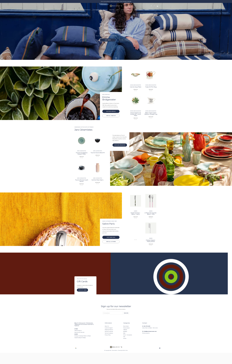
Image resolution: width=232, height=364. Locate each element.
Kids (135, 9)
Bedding (112, 9)
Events (141, 9)
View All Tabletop (111, 115)
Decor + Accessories (126, 9)
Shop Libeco (108, 40)
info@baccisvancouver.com (150, 331)
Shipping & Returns (109, 329)
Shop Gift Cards (82, 290)
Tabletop (104, 9)
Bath (117, 9)
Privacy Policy (108, 334)
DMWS (123, 350)
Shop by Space (96, 9)
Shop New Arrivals (111, 111)
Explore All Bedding (124, 40)
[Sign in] (151, 6)
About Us (107, 326)
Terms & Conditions (109, 333)
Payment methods (109, 331)
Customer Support (109, 327)
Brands (147, 9)
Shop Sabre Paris (111, 237)
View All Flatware (111, 241)
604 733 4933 (147, 326)
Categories (126, 323)
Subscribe (126, 313)
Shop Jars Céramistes (119, 145)
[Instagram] (159, 348)
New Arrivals (86, 9)
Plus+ (127, 350)
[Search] (154, 6)
